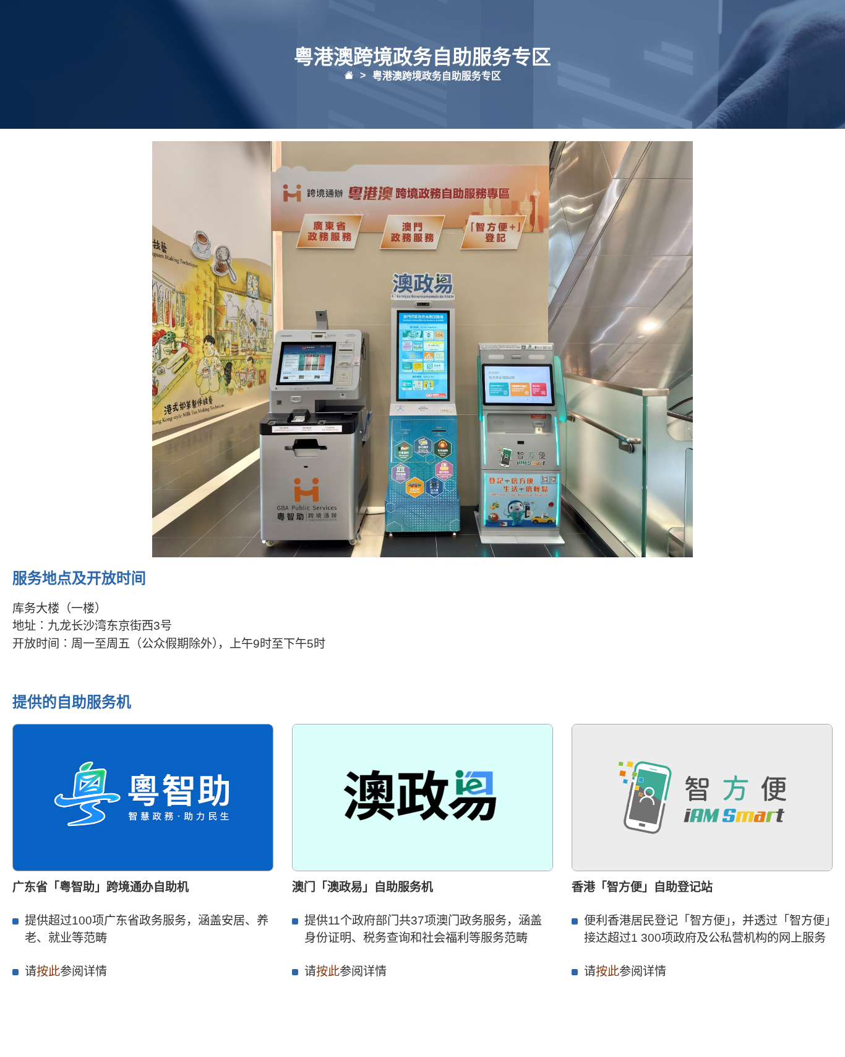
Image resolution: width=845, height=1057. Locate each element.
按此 (48, 971)
